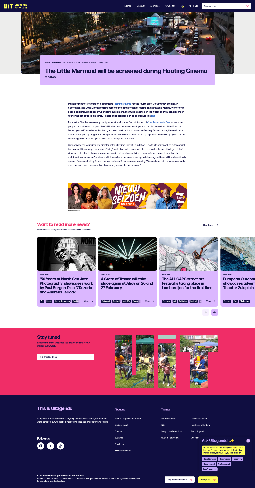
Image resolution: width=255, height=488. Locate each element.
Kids (163, 425)
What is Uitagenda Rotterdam (128, 419)
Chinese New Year (199, 419)
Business (119, 438)
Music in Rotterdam (169, 438)
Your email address (48, 357)
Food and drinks (168, 419)
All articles (155, 6)
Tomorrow (237, 459)
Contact (118, 431)
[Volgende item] (214, 312)
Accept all (205, 480)
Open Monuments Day (158, 122)
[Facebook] (50, 446)
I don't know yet (209, 469)
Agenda (127, 6)
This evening (224, 459)
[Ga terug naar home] (15, 6)
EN (196, 6)
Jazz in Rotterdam (62, 301)
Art (42, 301)
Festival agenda (198, 431)
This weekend (209, 464)
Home (47, 62)
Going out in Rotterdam (171, 431)
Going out (106, 301)
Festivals (166, 301)
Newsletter (170, 6)
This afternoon (209, 459)
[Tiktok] (60, 446)
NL (190, 6)
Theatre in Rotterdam (200, 425)
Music (48, 301)
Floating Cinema (122, 103)
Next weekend (224, 464)
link (153, 116)
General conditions (123, 450)
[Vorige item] (205, 312)
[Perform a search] (248, 6)
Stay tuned (119, 444)
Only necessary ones (177, 480)
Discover (141, 6)
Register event (121, 425)
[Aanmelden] (91, 357)
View (86, 301)
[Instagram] (40, 446)
